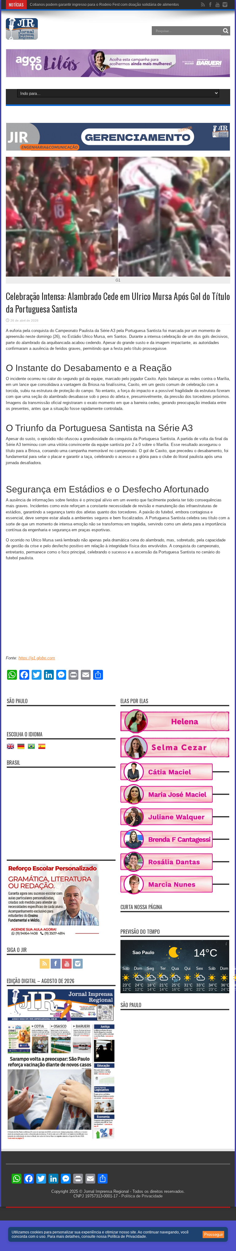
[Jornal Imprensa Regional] (22, 35)
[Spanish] (43, 748)
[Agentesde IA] (118, 149)
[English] (12, 748)
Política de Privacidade (142, 1196)
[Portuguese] (33, 748)
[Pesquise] (225, 30)
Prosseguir (213, 1234)
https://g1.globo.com (36, 658)
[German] (22, 748)
